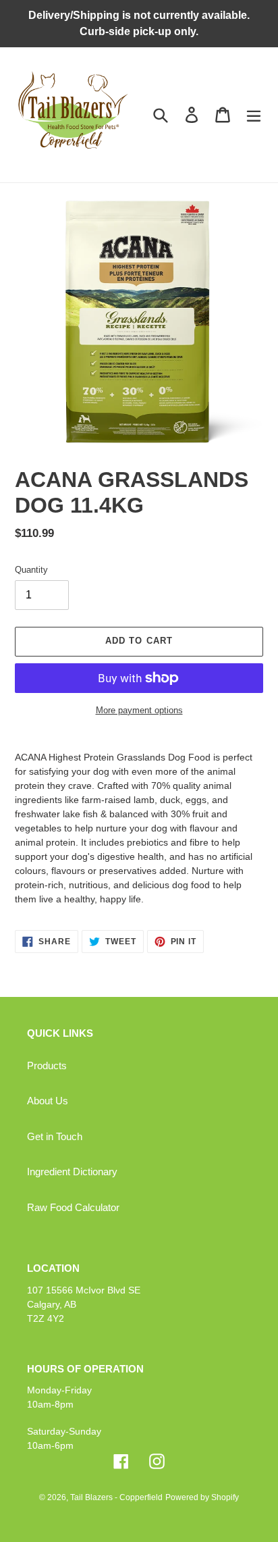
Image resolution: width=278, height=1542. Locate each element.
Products (47, 1065)
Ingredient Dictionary (72, 1171)
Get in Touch (54, 1136)
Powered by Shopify (202, 1497)
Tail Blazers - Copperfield (116, 1497)
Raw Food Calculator (73, 1207)
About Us (47, 1100)
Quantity (31, 570)
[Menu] (253, 115)
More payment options (139, 710)
